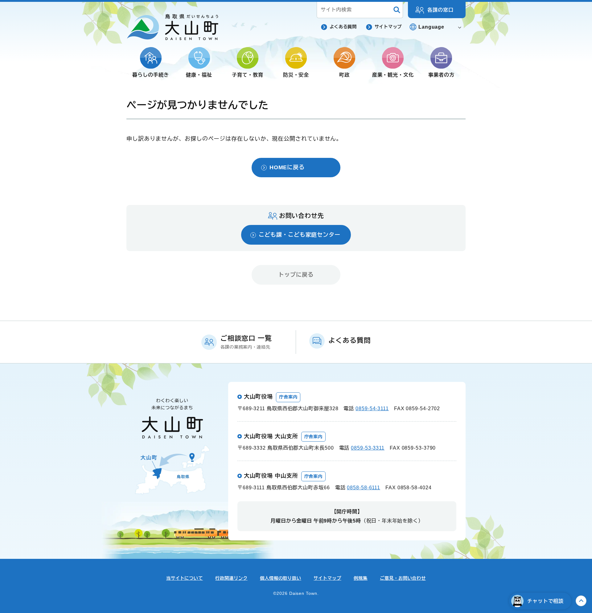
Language (431, 27)
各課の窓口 (440, 10)
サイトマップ (388, 26)
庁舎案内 (288, 397)
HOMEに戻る (287, 167)
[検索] (397, 10)
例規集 (361, 578)
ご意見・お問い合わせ (403, 578)
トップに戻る (295, 275)
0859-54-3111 (372, 408)
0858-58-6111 (363, 487)
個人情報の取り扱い (280, 578)
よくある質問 (343, 26)
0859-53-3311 (367, 448)
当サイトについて (184, 578)
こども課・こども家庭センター (299, 235)
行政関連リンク (231, 578)
